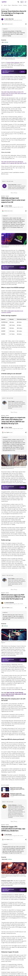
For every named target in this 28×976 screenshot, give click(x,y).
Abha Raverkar (9, 834)
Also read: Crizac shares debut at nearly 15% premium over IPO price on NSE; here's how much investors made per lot (13, 93)
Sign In (22, 1)
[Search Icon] (19, 2)
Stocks (20, 5)
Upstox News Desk (10, 19)
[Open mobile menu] (25, 2)
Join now (22, 71)
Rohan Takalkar (9, 205)
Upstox (5, 5)
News (9, 5)
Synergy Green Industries (12, 62)
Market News (15, 5)
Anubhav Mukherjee (10, 602)
